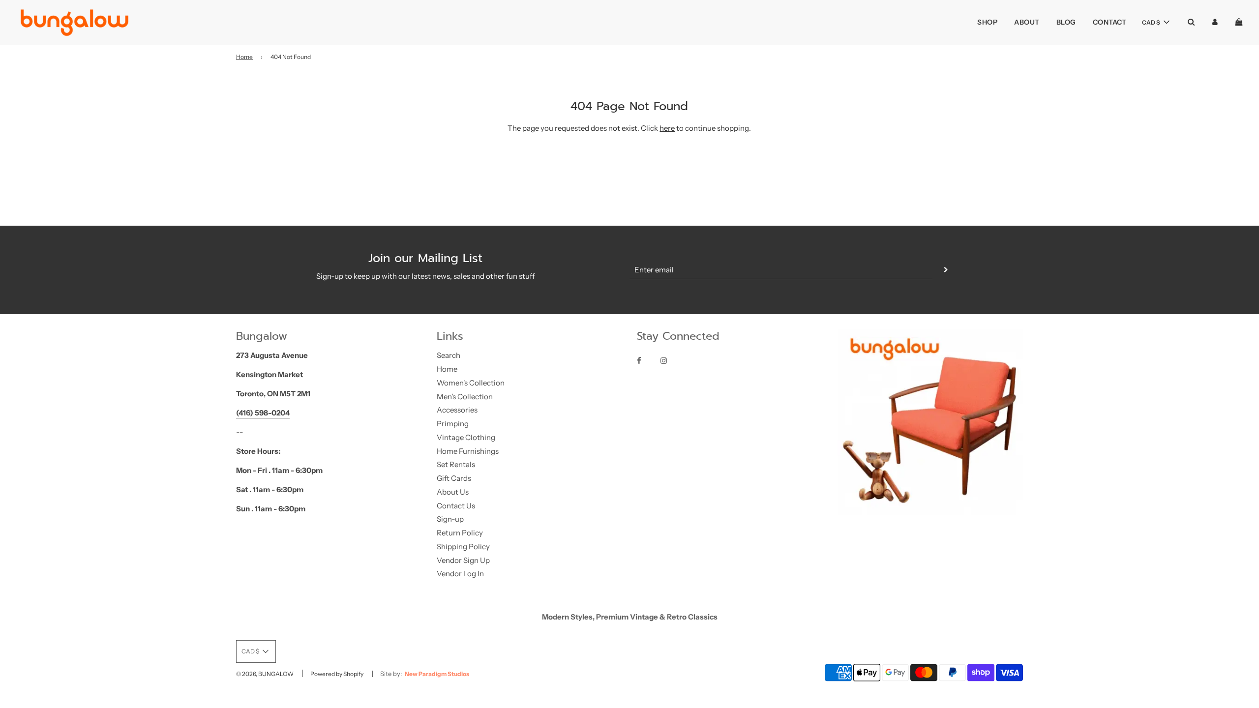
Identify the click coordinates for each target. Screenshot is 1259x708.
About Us (453, 492)
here (667, 128)
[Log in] (1215, 21)
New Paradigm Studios (437, 674)
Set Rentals (456, 464)
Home (244, 56)
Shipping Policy (463, 546)
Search (448, 355)
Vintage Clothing (466, 437)
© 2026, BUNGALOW (265, 674)
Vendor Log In (460, 573)
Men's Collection (465, 396)
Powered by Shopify (336, 674)
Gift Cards (454, 478)
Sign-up (450, 519)
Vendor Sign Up (463, 560)
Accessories (457, 409)
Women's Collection (471, 382)
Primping (453, 423)
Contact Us (456, 505)
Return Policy (460, 532)
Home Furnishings (468, 451)
